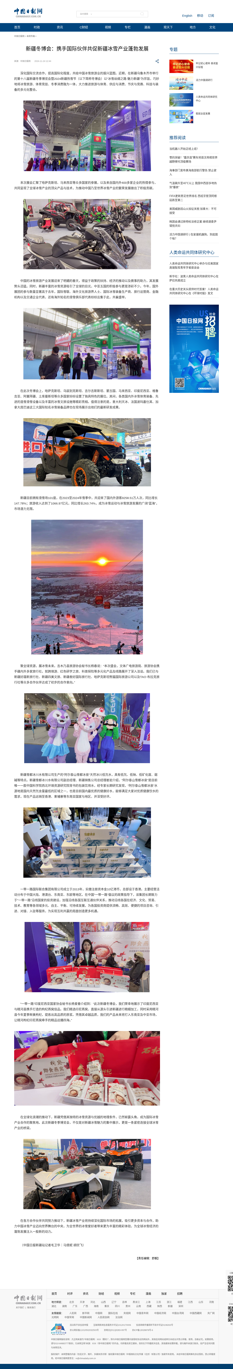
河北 (92, 1302)
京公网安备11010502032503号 (84, 1330)
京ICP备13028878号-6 (142, 1330)
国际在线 (113, 1313)
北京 (71, 1302)
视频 (108, 27)
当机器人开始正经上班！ (184, 148)
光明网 (55, 1317)
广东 (75, 1306)
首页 (17, 27)
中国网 (98, 1313)
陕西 (159, 1306)
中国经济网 (160, 1313)
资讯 (60, 27)
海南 (96, 1306)
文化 (212, 27)
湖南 (64, 1306)
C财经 (84, 27)
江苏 (158, 1302)
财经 (101, 1293)
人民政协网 (104, 1317)
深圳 (180, 1306)
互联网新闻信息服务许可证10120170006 (112, 1325)
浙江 (169, 1302)
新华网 (85, 1313)
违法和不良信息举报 (79, 1325)
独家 (164, 1293)
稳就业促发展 (203, 113)
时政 (37, 27)
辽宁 (114, 1302)
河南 (211, 1302)
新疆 (170, 1306)
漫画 (147, 27)
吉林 (124, 1302)
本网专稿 (31, 36)
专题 (173, 49)
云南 (138, 1306)
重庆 (106, 1306)
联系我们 (31, 1307)
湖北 (54, 1306)
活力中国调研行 (204, 80)
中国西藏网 (196, 1313)
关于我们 (20, 1307)
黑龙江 (136, 1302)
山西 (103, 1302)
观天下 (168, 27)
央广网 (211, 1313)
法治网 (118, 1317)
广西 (85, 1306)
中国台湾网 (178, 1313)
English (187, 15)
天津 (82, 1302)
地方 (193, 27)
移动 (200, 15)
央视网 (127, 1313)
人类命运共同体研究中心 (191, 252)
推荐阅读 (177, 137)
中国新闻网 (86, 1317)
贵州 (128, 1306)
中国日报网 (19, 36)
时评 (70, 1293)
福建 (179, 1302)
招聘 (180, 1293)
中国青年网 (142, 1313)
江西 (190, 1302)
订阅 (211, 15)
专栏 (128, 27)
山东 (201, 1302)
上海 (148, 1302)
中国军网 (69, 1317)
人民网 (72, 1313)
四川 (117, 1306)
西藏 (149, 1306)
